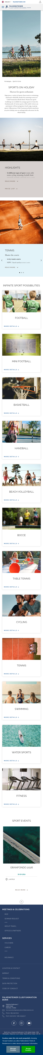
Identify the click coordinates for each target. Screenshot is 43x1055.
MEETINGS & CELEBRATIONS (15, 909)
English (7, 2)
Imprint (5, 973)
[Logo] (21, 7)
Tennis (9, 250)
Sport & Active (17, 81)
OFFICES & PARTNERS (13, 931)
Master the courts (12, 255)
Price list (10, 188)
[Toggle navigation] (3, 7)
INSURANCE (9, 957)
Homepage (7, 81)
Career (8, 947)
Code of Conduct (10, 988)
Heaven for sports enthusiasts (21, 91)
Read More (20, 890)
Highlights (12, 167)
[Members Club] (40, 2)
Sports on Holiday (21, 87)
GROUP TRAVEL (10, 926)
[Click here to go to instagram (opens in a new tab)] (21, 1023)
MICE (6, 914)
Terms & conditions (11, 978)
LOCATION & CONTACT (11, 968)
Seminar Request (12, 919)
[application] (21, 1045)
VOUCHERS (9, 943)
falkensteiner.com (19, 2)
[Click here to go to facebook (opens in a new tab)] (14, 1023)
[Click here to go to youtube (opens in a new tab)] (29, 1023)
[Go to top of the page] (21, 902)
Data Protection (9, 983)
